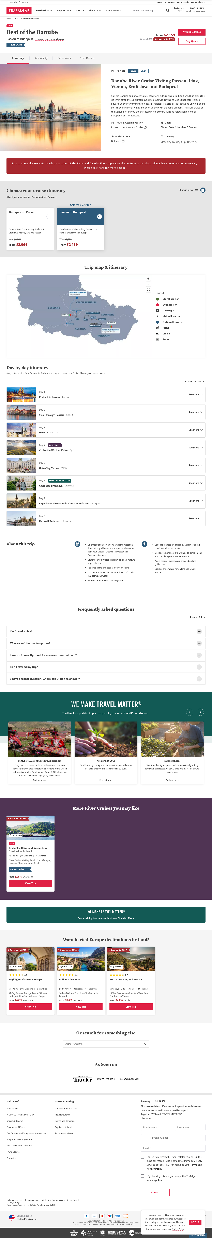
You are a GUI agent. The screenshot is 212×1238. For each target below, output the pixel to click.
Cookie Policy (178, 1229)
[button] (22, 1217)
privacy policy (154, 1180)
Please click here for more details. (105, 168)
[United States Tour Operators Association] (117, 1234)
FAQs (159, 2)
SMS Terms (191, 1164)
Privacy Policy (154, 1169)
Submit (155, 1192)
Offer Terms (146, 1118)
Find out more (39, 780)
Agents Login (183, 2)
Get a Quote (169, 2)
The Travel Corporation (53, 1200)
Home (8, 18)
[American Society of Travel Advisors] (135, 1234)
